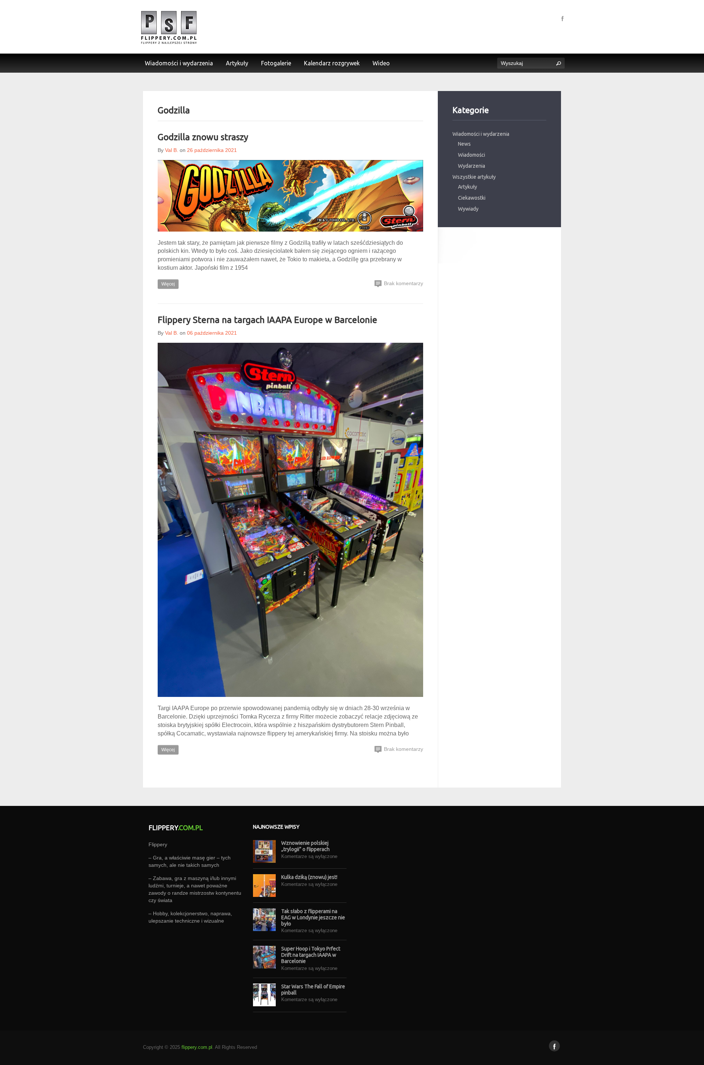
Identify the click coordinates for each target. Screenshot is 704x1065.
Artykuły (467, 187)
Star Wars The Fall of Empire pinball (313, 990)
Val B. (171, 150)
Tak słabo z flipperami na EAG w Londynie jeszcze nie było (313, 917)
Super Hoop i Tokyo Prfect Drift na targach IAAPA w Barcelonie (310, 955)
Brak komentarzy (402, 283)
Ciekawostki (471, 198)
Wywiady (468, 209)
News (464, 144)
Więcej (168, 284)
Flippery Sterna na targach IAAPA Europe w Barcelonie (267, 320)
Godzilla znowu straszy (203, 137)
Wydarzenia (471, 166)
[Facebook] (562, 18)
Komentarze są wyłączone (309, 856)
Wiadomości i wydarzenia (480, 134)
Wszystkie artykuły (474, 177)
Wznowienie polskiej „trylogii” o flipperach (305, 846)
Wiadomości (471, 155)
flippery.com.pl (197, 1047)
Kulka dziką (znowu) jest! (309, 877)
